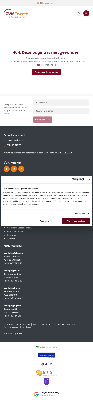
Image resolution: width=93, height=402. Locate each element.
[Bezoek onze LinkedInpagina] (14, 169)
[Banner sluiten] (89, 180)
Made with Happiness (13, 333)
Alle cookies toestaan (76, 221)
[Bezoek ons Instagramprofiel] (21, 169)
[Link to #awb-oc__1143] (86, 13)
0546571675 (14, 145)
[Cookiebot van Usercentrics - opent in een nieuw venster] (73, 180)
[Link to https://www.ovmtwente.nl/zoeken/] (79, 13)
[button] (46, 394)
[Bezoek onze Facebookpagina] (7, 169)
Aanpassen (44, 221)
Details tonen (79, 213)
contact (41, 64)
